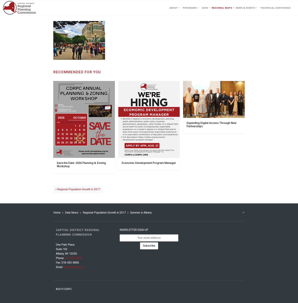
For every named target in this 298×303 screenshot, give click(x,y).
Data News (71, 212)
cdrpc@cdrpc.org (74, 267)
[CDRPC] (19, 8)
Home (57, 212)
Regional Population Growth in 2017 (78, 189)
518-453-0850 (73, 258)
